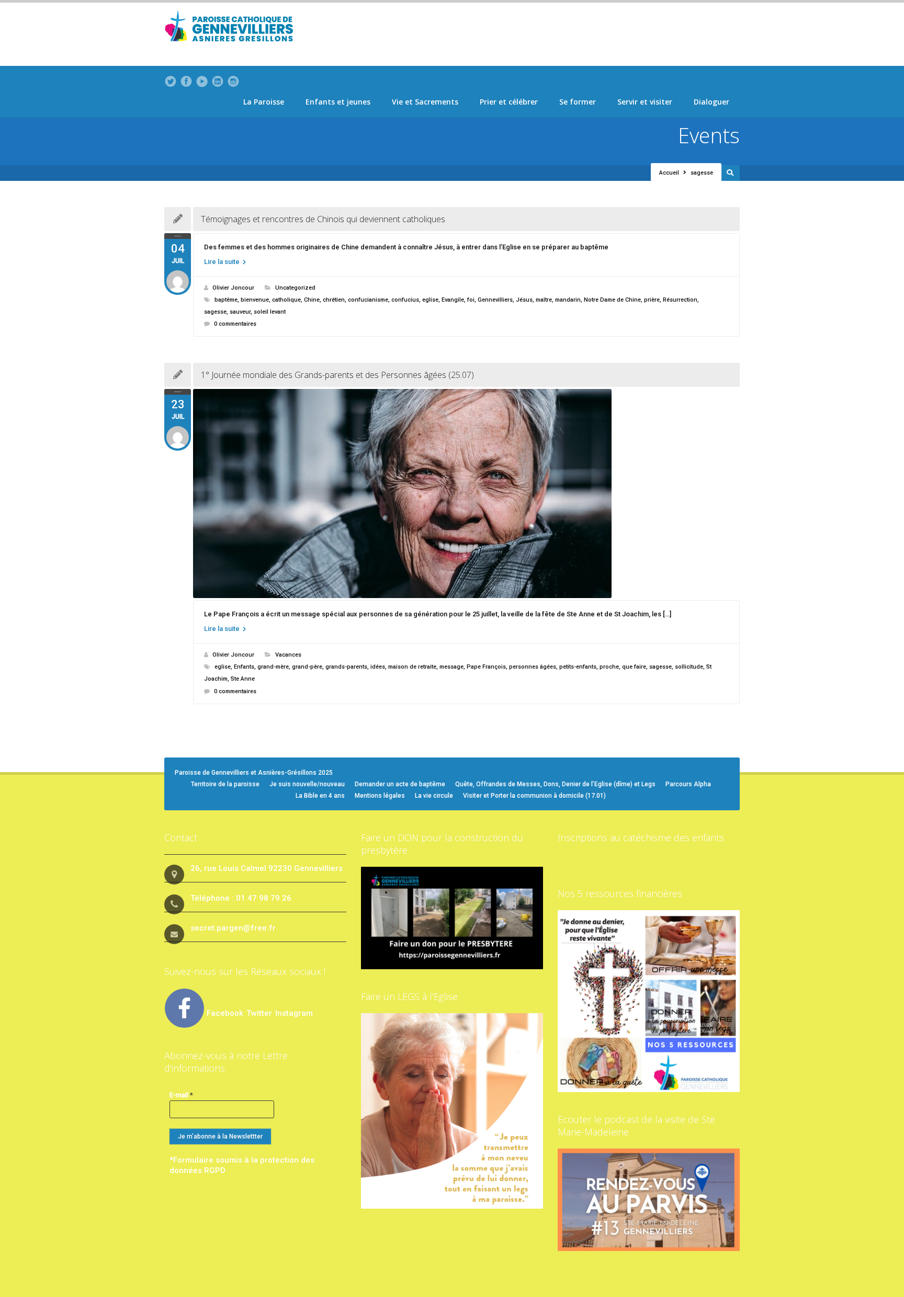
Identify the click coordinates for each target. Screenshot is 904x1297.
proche (609, 666)
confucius (405, 299)
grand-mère (273, 666)
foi (470, 299)
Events (709, 135)
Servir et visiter (644, 102)
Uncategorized (295, 287)
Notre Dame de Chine (612, 299)
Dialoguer (711, 102)
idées (377, 666)
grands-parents (346, 666)
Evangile (453, 299)
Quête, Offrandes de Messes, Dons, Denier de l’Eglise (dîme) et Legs (555, 784)
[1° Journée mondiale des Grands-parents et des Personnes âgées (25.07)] (466, 493)
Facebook (225, 1013)
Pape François (486, 666)
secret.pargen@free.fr (233, 928)
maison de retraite (412, 666)
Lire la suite (222, 262)
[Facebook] (186, 81)
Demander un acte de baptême (400, 784)
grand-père (307, 666)
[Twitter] (170, 81)
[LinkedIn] (217, 81)
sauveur (240, 311)
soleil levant (270, 311)
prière (652, 299)
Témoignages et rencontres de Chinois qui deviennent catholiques (323, 219)
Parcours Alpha (688, 784)
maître (544, 299)
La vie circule (434, 795)
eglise (430, 299)
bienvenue (255, 299)
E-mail (181, 1095)
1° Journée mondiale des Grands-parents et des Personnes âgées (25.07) (337, 375)
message (451, 666)
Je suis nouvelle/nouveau (307, 784)
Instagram (294, 1013)
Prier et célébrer (509, 102)
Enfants (244, 666)
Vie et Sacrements (425, 102)
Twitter (260, 1013)
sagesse (215, 311)
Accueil (669, 172)
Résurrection (680, 299)
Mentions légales (380, 795)
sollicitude (689, 666)
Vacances (288, 654)
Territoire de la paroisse (225, 784)
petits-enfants (577, 666)
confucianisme (368, 299)
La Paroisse (263, 102)
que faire (634, 666)
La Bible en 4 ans (320, 795)
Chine (312, 299)
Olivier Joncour (233, 287)
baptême (226, 299)
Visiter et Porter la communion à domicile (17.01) (534, 795)
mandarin (568, 299)
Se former (577, 102)
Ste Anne (243, 678)
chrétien (334, 299)
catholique (286, 299)
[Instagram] (233, 81)
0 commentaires (235, 323)
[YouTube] (202, 81)
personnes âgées (532, 666)
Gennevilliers (495, 299)
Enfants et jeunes (338, 102)
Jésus (524, 299)
